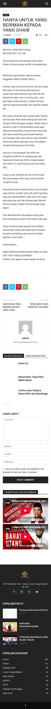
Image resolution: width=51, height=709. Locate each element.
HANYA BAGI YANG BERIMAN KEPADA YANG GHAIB (12, 307)
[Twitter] (12, 41)
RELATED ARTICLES (13, 356)
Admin (8, 35)
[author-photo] (25, 334)
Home (5, 10)
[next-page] (9, 404)
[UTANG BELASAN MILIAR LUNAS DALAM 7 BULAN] (10, 640)
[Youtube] (37, 592)
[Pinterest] (19, 41)
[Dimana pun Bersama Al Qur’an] (10, 613)
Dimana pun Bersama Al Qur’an (33, 610)
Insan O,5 (23, 363)
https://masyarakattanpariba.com (25, 342)
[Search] (47, 4)
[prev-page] (4, 404)
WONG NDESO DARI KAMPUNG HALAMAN (38, 305)
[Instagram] (22, 592)
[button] (4, 4)
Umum (13, 10)
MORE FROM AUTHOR (35, 356)
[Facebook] (5, 41)
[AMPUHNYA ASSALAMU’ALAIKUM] (10, 627)
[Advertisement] (25, 268)
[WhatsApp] (25, 41)
